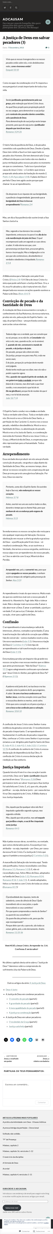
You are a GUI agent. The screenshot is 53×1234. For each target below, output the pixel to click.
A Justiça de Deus (38, 983)
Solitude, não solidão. (11, 1133)
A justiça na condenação (20, 1012)
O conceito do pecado (19, 999)
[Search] (16, 7)
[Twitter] (5, 7)
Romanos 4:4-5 (12, 828)
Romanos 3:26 (28, 779)
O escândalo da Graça (19, 1022)
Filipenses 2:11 (10, 676)
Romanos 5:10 (23, 869)
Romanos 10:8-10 (14, 711)
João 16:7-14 (12, 398)
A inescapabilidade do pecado (22, 1008)
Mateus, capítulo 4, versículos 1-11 (17, 1174)
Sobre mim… (7, 2)
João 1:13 (15, 652)
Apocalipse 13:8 (21, 177)
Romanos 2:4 (26, 204)
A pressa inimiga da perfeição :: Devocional (21, 1128)
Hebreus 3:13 (12, 518)
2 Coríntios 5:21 (39, 855)
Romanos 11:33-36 (14, 932)
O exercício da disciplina (13, 1157)
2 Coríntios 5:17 (18, 645)
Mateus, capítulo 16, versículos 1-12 (18, 1151)
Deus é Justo (11, 989)
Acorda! (6, 1168)
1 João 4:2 (19, 745)
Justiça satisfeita (17, 1026)
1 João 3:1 (21, 880)
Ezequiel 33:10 (12, 70)
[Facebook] (10, 7)
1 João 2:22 (30, 745)
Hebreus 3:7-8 (12, 497)
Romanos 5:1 (9, 869)
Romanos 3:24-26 (14, 132)
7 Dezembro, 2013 (16, 47)
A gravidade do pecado (19, 1003)
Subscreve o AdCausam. (15, 1189)
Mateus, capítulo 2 (10, 1145)
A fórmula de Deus (10, 1163)
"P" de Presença (9, 1139)
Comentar (42, 1102)
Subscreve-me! (12, 1208)
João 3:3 (27, 641)
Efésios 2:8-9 (16, 279)
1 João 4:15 (8, 745)
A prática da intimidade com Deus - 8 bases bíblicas (24, 1122)
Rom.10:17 (24, 293)
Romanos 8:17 (10, 887)
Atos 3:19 (17, 580)
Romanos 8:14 (37, 876)
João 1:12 (24, 876)
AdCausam (13, 19)
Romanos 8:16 (9, 880)
